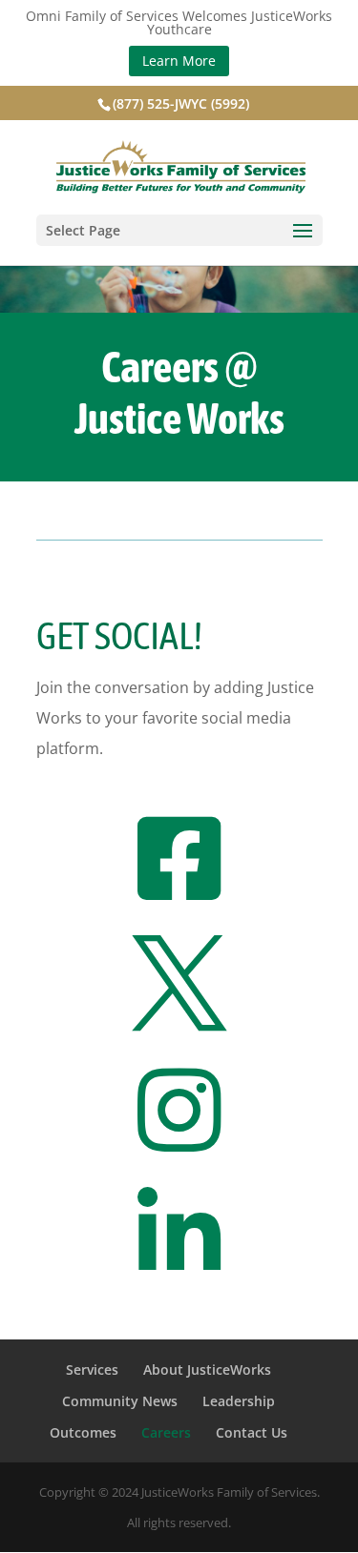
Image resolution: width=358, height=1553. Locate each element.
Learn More (179, 60)
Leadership (238, 1401)
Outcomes (83, 1432)
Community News (120, 1401)
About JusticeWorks (207, 1369)
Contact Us (251, 1432)
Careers (166, 1432)
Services (92, 1369)
